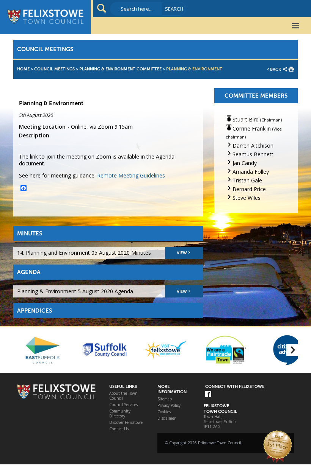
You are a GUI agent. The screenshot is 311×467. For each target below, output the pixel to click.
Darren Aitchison (252, 145)
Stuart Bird (245, 119)
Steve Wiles (246, 197)
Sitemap (164, 399)
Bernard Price (249, 189)
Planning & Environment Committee (120, 69)
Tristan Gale (247, 180)
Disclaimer (166, 418)
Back (275, 69)
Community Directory (119, 414)
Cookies (164, 411)
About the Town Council (123, 396)
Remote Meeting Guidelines (131, 175)
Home (23, 69)
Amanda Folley (250, 171)
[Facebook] (208, 394)
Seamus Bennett (252, 154)
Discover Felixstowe (126, 422)
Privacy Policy (169, 405)
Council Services (123, 404)
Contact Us (119, 429)
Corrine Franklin (251, 128)
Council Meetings (54, 69)
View (182, 253)
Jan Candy (244, 163)
